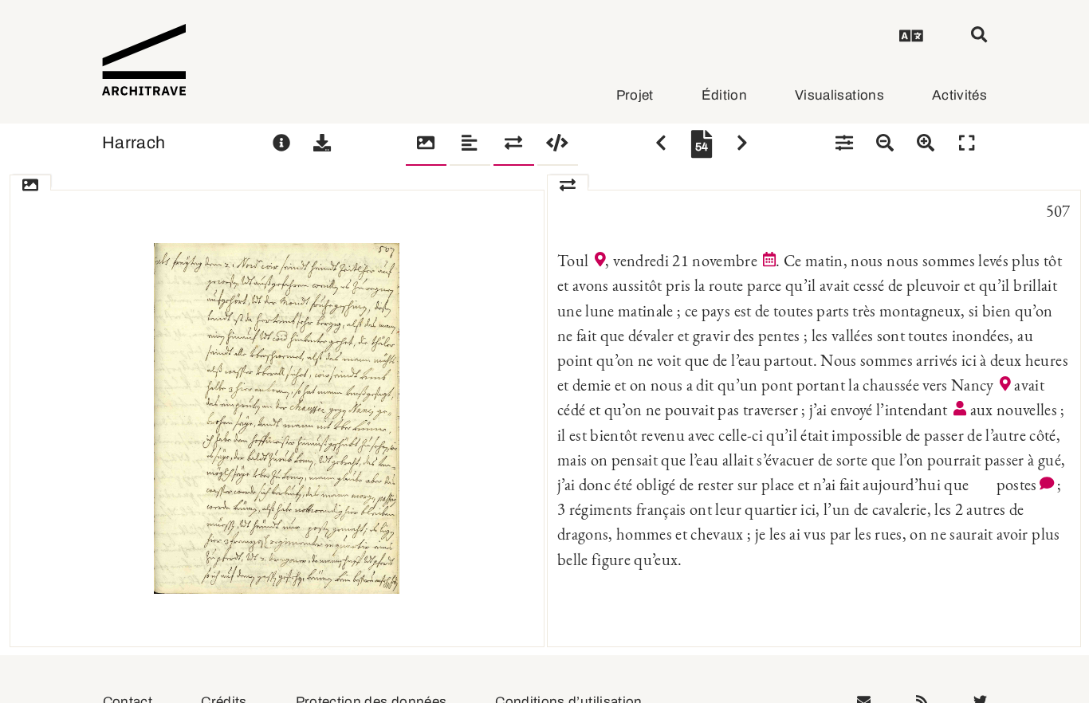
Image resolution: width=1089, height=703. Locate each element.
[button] (911, 38)
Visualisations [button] (839, 95)
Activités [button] (959, 95)
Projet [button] (635, 95)
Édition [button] (724, 95)
